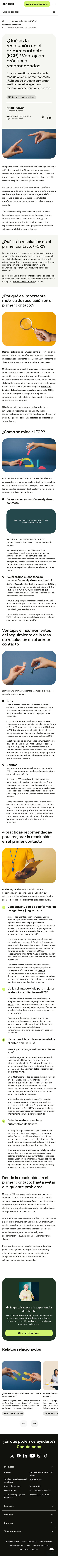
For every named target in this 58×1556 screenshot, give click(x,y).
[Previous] (23, 1423)
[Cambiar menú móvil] (54, 4)
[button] (26, 1467)
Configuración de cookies (19, 1545)
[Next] (34, 1423)
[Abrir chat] (51, 1549)
